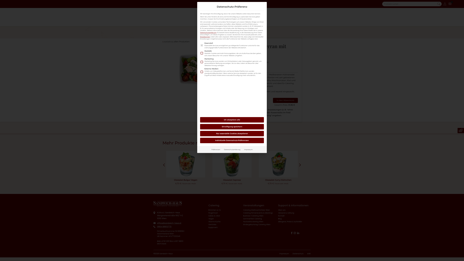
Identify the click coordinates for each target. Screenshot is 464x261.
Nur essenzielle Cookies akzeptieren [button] (232, 133)
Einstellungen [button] (205, 37)
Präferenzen (215, 149)
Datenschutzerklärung (208, 32)
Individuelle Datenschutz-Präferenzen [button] (232, 140)
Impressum (248, 149)
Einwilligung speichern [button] (232, 127)
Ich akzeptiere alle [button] (232, 120)
